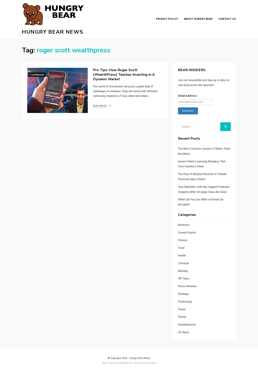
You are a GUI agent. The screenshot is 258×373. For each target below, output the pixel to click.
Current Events (187, 232)
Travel (181, 309)
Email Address (187, 95)
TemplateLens (125, 363)
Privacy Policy (167, 19)
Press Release (187, 286)
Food (181, 247)
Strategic (183, 294)
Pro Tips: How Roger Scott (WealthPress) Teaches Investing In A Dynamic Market (124, 74)
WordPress (150, 363)
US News (183, 332)
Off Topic (183, 278)
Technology (185, 301)
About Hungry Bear (198, 19)
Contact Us (227, 19)
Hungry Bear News (52, 32)
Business (184, 225)
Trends (182, 317)
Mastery (183, 271)
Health (182, 255)
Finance (182, 240)
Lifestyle (183, 263)
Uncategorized (187, 324)
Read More (99, 106)
